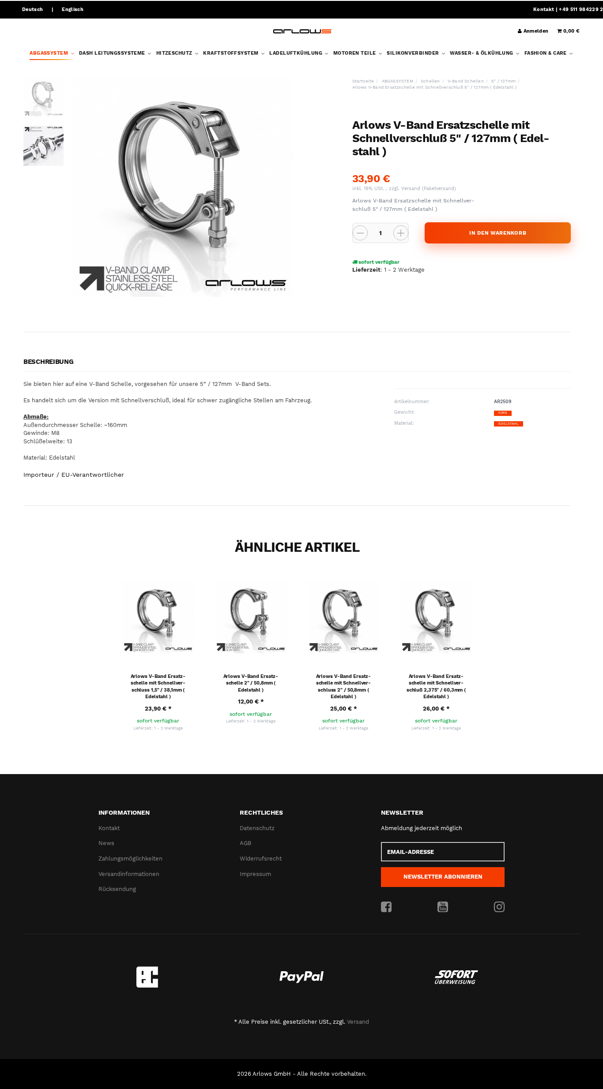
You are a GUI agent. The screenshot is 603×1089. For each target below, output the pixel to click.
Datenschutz (257, 828)
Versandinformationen (128, 874)
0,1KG (502, 413)
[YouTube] (442, 907)
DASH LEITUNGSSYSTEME (113, 53)
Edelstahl (508, 424)
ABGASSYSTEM (49, 53)
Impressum (255, 874)
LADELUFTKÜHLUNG (296, 53)
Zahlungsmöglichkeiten (130, 858)
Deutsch (32, 9)
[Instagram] (499, 907)
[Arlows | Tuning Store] (302, 31)
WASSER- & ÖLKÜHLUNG (482, 53)
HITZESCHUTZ (175, 53)
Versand (411, 188)
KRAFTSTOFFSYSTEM (231, 53)
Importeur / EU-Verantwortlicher (73, 474)
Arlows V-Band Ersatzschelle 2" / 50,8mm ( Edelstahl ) (251, 683)
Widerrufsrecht (261, 858)
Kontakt (543, 9)
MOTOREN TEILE (355, 53)
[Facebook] (386, 907)
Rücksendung (117, 889)
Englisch (72, 9)
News (106, 843)
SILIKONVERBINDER (413, 53)
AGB (245, 843)
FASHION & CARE (546, 53)
